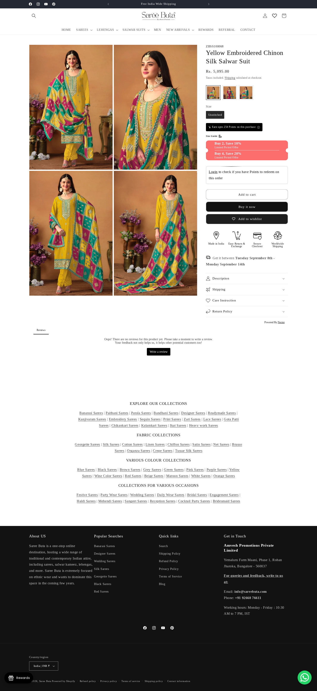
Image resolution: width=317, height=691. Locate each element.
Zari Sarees (192, 419)
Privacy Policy (169, 569)
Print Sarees (172, 419)
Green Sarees (174, 469)
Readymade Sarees (222, 413)
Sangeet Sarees (136, 501)
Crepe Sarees (162, 450)
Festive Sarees (87, 495)
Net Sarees (221, 444)
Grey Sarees (152, 469)
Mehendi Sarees (110, 501)
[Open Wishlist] (274, 15)
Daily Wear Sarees (170, 495)
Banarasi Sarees (91, 413)
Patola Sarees (141, 413)
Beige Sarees (153, 476)
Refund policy (88, 681)
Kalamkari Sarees (154, 425)
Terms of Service (170, 576)
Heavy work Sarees (203, 425)
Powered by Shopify (63, 681)
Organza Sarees (138, 450)
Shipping (230, 77)
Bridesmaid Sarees (226, 501)
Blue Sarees (86, 469)
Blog (162, 584)
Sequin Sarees (150, 419)
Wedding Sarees (142, 495)
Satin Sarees (201, 444)
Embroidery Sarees (123, 419)
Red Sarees (133, 476)
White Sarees (201, 476)
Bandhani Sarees (166, 413)
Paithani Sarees (117, 413)
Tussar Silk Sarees (188, 450)
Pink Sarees (195, 469)
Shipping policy (154, 681)
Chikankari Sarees (124, 425)
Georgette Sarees (87, 444)
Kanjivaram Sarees (92, 419)
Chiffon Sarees (179, 444)
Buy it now (247, 207)
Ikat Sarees (178, 425)
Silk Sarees (111, 444)
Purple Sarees (217, 469)
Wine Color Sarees (108, 476)
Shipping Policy (169, 553)
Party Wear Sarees (113, 495)
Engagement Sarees (224, 495)
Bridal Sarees (197, 495)
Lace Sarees (212, 419)
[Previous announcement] (108, 4)
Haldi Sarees (86, 501)
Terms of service (130, 681)
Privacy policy (108, 681)
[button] (34, 15)
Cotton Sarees (132, 444)
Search (163, 546)
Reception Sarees (163, 501)
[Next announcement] (208, 4)
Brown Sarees (130, 469)
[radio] (213, 92)
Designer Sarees (193, 413)
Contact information (178, 681)
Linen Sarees (155, 444)
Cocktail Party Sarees (194, 501)
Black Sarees (107, 469)
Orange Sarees (224, 476)
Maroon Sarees (177, 476)
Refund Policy (168, 561)
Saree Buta (45, 681)
